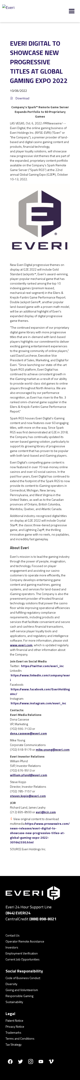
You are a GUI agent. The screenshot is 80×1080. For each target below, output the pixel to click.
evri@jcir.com (46, 812)
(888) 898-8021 (42, 919)
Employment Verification (22, 953)
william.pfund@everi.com (28, 775)
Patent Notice (14, 1020)
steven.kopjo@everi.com (28, 795)
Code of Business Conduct (23, 978)
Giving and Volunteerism (22, 990)
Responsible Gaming (19, 996)
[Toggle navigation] (72, 11)
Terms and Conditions (20, 1038)
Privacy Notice (15, 1026)
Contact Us (13, 935)
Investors (12, 947)
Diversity (11, 984)
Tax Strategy (14, 1044)
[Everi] (24, 11)
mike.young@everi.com (53, 749)
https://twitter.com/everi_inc (42, 666)
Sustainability (14, 1001)
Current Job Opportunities (23, 959)
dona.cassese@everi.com (28, 733)
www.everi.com (21, 645)
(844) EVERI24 (18, 913)
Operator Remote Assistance (25, 941)
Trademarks (13, 1032)
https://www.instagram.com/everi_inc (38, 703)
